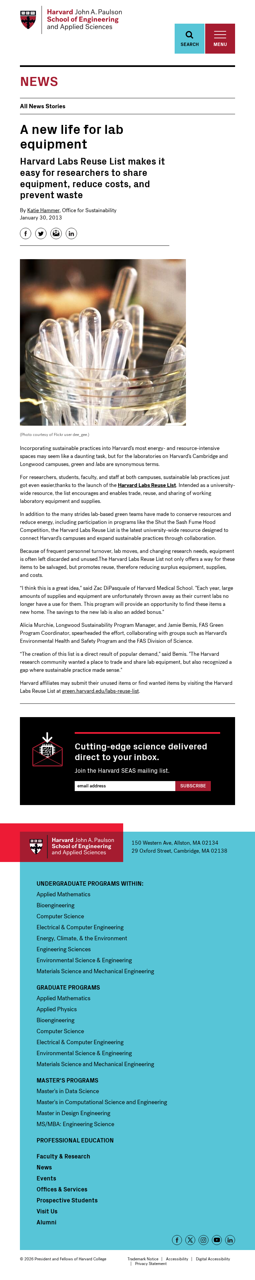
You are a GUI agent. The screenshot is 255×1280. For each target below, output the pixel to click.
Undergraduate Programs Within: (90, 883)
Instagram (204, 1240)
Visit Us (47, 1211)
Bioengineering (55, 905)
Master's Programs (67, 1080)
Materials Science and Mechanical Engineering (95, 971)
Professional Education (75, 1140)
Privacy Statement (151, 1263)
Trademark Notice (143, 1259)
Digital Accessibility (213, 1259)
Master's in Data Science (68, 1091)
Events (46, 1178)
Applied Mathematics (63, 894)
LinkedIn (230, 1240)
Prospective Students (67, 1200)
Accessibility (177, 1259)
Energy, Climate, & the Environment (82, 938)
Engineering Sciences (64, 949)
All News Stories (42, 106)
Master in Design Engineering (73, 1113)
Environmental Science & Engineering (84, 960)
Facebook (177, 1240)
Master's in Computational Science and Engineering (102, 1102)
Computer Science (60, 916)
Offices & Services (62, 1189)
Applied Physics (57, 1009)
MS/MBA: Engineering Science (75, 1124)
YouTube (217, 1240)
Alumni (46, 1222)
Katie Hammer (43, 210)
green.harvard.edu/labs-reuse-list (100, 690)
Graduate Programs (68, 987)
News (44, 1167)
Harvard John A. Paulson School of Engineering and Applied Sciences (71, 847)
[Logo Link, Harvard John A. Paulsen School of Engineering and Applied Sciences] (71, 20)
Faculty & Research (63, 1156)
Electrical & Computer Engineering (80, 927)
